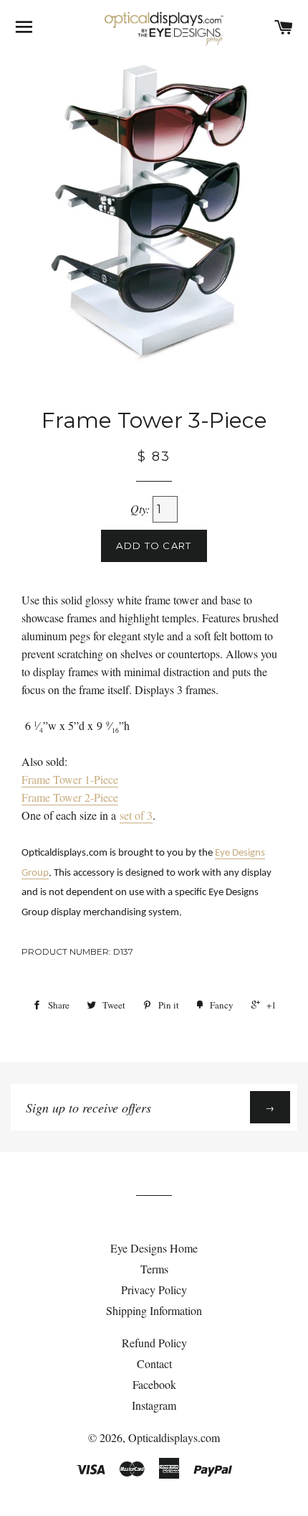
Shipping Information (154, 1310)
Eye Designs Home (154, 1247)
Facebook (154, 1384)
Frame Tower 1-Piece (69, 779)
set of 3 (136, 815)
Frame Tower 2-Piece (69, 797)
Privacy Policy (154, 1289)
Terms (154, 1268)
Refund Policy (154, 1342)
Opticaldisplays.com (174, 1437)
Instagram (154, 1405)
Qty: (141, 508)
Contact (154, 1363)
